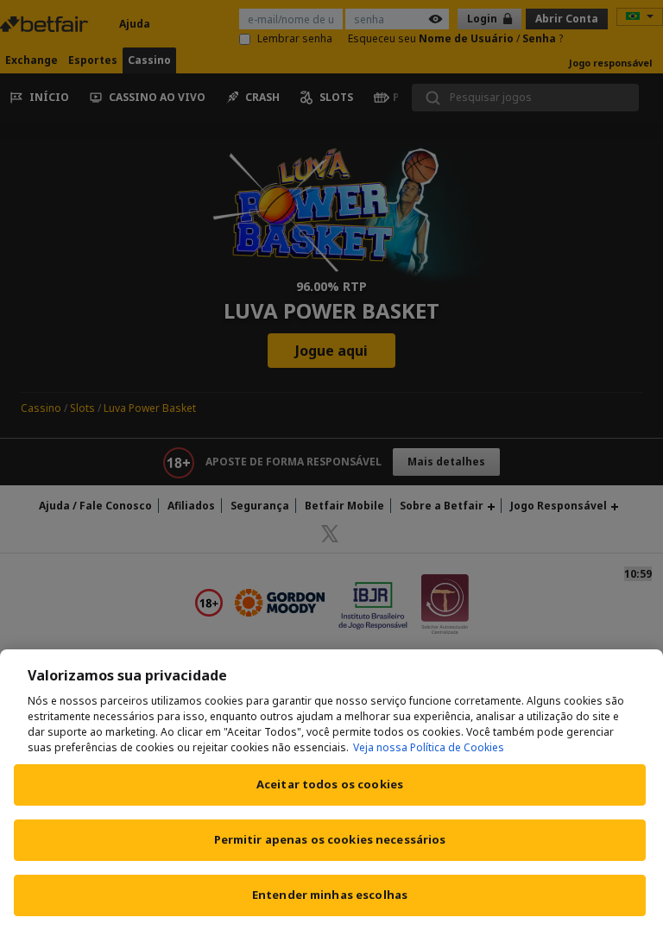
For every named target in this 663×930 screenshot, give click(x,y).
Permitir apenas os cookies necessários (330, 839)
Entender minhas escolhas (329, 894)
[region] (331, 789)
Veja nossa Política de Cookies (428, 747)
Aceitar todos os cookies (329, 784)
